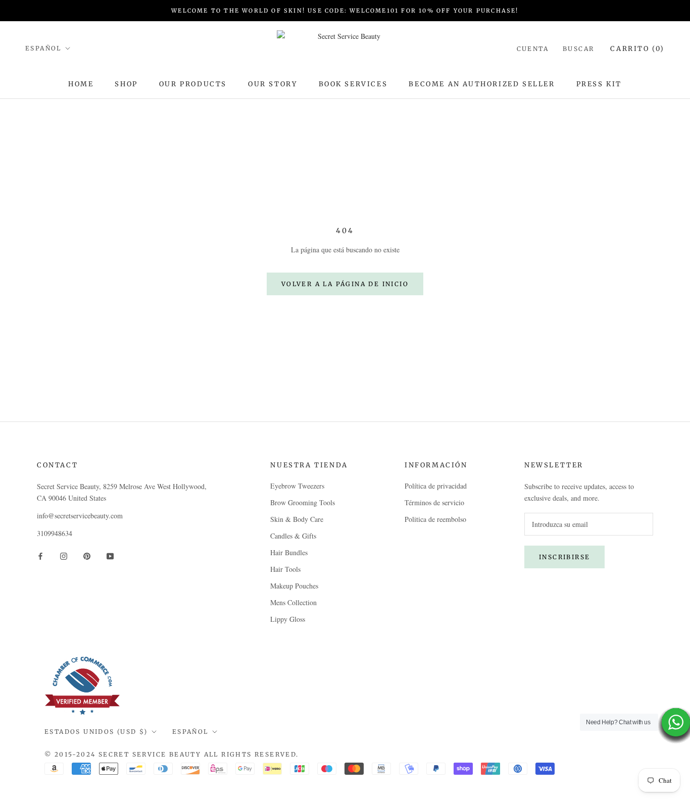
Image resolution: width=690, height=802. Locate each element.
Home (80, 84)
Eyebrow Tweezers (297, 486)
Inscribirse (564, 557)
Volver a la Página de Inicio (345, 284)
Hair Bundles (289, 552)
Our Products (193, 84)
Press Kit (599, 84)
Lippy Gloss (287, 619)
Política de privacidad (436, 486)
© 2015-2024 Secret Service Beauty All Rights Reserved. (171, 754)
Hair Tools (285, 569)
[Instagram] (63, 555)
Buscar (578, 48)
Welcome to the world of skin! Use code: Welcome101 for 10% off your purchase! (344, 10)
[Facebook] (40, 555)
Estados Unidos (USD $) (96, 731)
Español (43, 48)
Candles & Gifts (293, 536)
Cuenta (533, 48)
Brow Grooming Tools (302, 502)
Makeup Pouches (294, 586)
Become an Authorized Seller (482, 84)
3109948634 (54, 533)
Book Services (353, 84)
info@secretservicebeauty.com (80, 515)
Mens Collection (293, 602)
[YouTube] (110, 555)
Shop (126, 84)
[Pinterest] (86, 555)
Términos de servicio (434, 502)
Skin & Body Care (296, 519)
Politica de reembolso (435, 519)
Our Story (272, 84)
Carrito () (637, 48)
